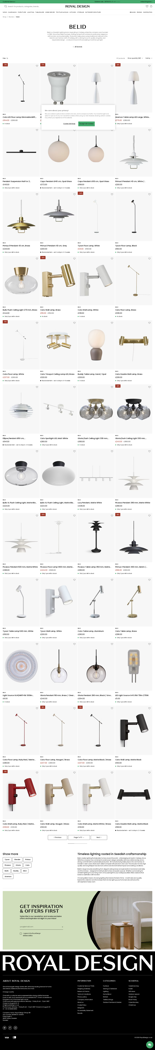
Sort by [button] (148, 58)
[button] (146, 2)
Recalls (80, 1013)
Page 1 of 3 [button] (78, 837)
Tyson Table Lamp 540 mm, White (18, 631)
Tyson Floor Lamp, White (89, 246)
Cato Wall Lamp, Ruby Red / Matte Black (18, 824)
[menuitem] (5, 12)
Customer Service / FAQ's (86, 986)
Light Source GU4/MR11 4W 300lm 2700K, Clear (17, 695)
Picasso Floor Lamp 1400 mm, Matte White (56, 567)
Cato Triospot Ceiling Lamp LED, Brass (57, 374)
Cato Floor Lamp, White (13, 374)
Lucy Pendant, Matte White (90, 503)
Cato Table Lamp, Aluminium (91, 631)
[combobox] (146, 2)
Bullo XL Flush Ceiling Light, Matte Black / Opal (57, 503)
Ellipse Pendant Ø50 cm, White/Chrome (13, 438)
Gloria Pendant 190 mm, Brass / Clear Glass (57, 695)
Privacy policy (82, 997)
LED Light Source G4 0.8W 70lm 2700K (132, 695)
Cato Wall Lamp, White (88, 310)
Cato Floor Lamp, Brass (125, 310)
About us (81, 1002)
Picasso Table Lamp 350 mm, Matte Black (94, 567)
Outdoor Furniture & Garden (112, 1002)
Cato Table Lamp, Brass (126, 631)
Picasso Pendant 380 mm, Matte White (132, 503)
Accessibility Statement (85, 1010)
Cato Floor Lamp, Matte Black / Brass (94, 760)
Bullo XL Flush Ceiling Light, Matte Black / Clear (20, 503)
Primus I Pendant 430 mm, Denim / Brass (130, 567)
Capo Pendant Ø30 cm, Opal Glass (93, 181)
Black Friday (133, 999)
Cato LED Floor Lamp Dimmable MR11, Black (19, 117)
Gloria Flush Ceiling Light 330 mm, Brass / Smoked (93, 438)
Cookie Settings (69, 124)
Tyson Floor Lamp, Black (126, 246)
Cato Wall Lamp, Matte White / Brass (94, 824)
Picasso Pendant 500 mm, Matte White (20, 567)
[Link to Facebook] (10, 1027)
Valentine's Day (134, 986)
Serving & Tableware (110, 988)
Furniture (106, 986)
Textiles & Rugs (108, 999)
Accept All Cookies (86, 124)
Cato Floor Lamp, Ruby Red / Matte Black (18, 760)
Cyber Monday (134, 1002)
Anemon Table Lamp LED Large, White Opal (132, 117)
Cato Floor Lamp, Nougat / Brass (55, 760)
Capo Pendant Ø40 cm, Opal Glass (56, 181)
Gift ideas (132, 991)
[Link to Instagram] (15, 1027)
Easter (131, 988)
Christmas (132, 1005)
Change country (8, 992)
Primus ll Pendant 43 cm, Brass (16, 246)
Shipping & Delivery (84, 988)
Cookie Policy (82, 1005)
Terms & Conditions (84, 994)
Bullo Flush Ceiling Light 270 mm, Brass (20, 310)
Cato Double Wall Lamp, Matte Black (131, 824)
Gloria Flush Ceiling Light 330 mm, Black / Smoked (130, 438)
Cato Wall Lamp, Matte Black (128, 760)
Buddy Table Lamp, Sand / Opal (92, 374)
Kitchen (105, 997)
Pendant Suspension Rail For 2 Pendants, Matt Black (16, 181)
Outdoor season (134, 994)
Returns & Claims (83, 991)
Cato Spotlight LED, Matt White (54, 438)
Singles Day (133, 997)
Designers (81, 1007)
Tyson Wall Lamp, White (51, 631)
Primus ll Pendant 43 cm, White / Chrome (129, 181)
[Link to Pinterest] (4, 1027)
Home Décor (107, 994)
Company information (85, 999)
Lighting (105, 991)
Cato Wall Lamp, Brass (50, 310)
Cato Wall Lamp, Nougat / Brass (54, 824)
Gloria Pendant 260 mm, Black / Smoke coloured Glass (95, 695)
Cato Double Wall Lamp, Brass (129, 374)
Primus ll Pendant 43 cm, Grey (53, 246)
